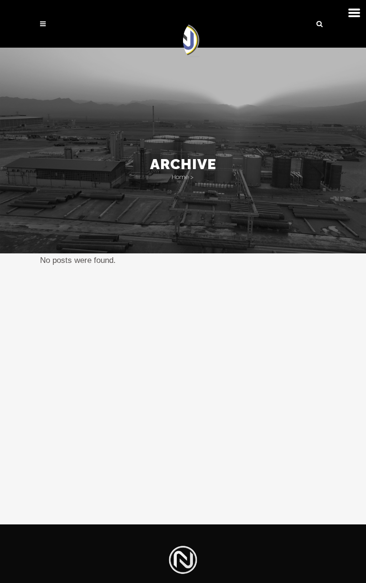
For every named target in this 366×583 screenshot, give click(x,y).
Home (180, 177)
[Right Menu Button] (354, 13)
